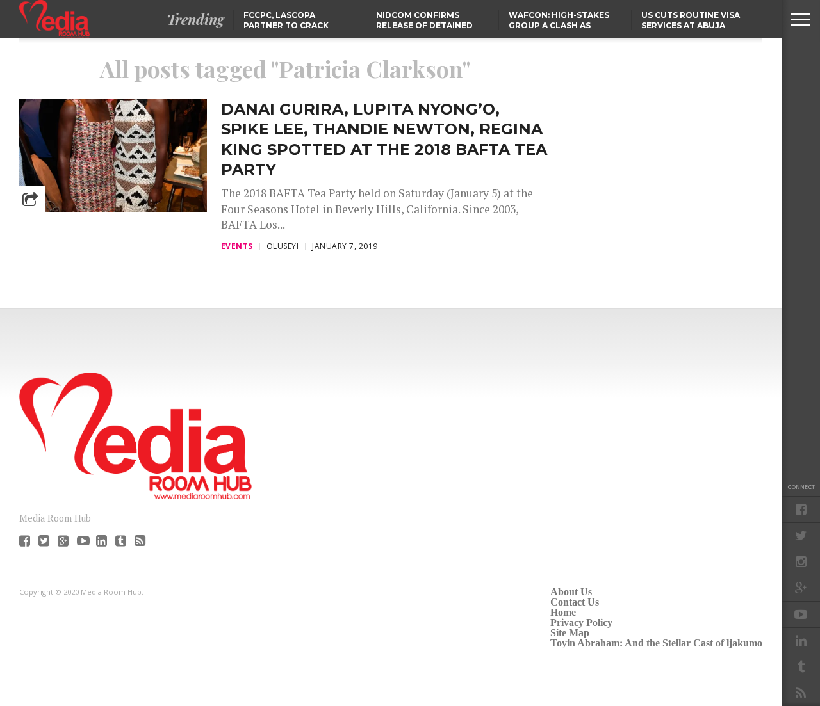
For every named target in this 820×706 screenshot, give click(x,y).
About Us (571, 591)
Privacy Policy (581, 622)
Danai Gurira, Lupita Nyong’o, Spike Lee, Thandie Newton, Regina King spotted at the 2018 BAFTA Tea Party (384, 139)
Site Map (569, 632)
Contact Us (574, 602)
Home (563, 612)
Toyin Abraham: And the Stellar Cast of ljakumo (656, 643)
